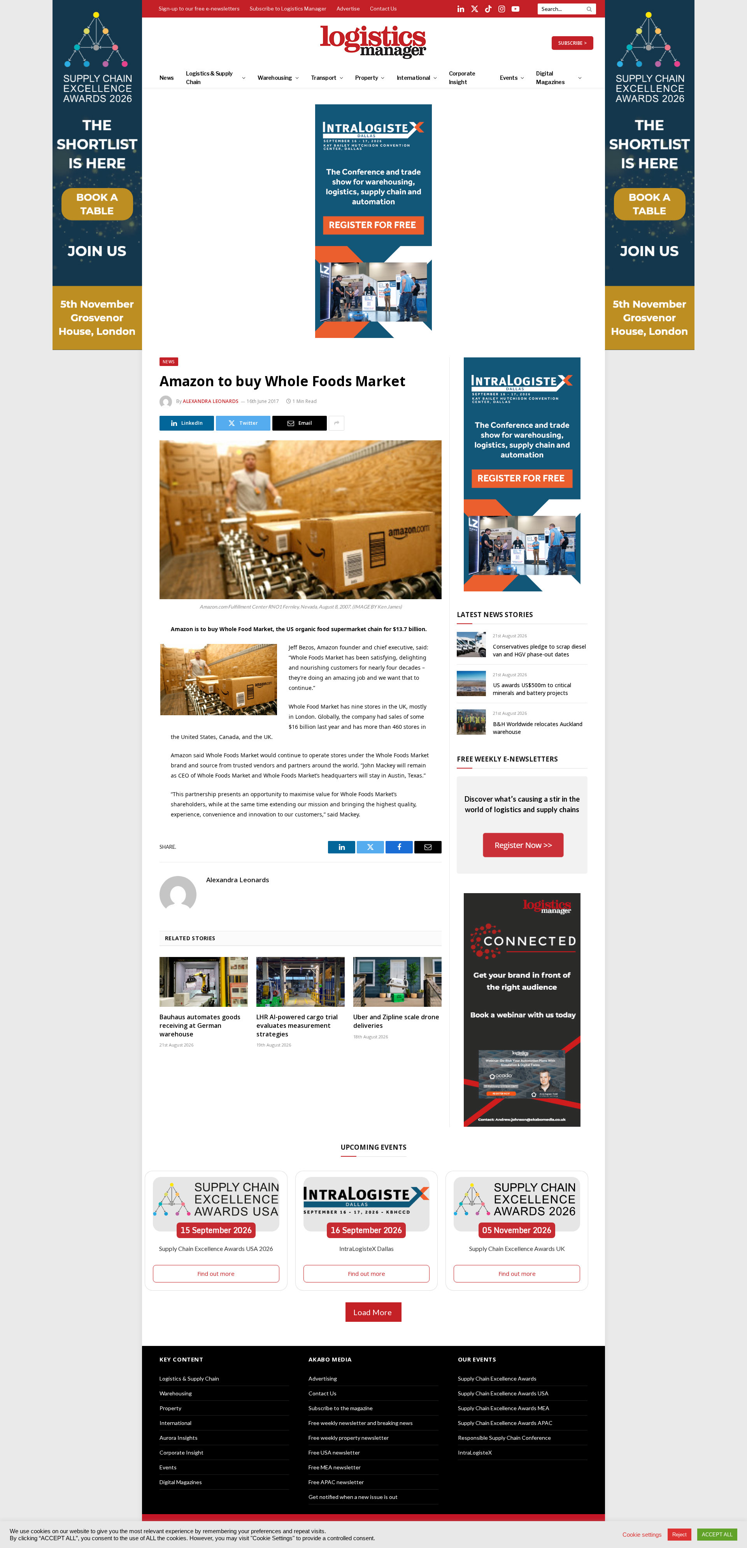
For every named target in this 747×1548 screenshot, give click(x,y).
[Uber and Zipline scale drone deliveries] (397, 982)
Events (508, 77)
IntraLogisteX (475, 1452)
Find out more (216, 1273)
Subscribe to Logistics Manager (288, 8)
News (167, 77)
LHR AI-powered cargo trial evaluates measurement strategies (297, 1025)
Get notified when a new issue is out (353, 1496)
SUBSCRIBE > (572, 43)
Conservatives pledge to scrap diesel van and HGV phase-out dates (539, 650)
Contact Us (383, 8)
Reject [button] (679, 1534)
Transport (324, 77)
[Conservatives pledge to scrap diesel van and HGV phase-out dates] (471, 644)
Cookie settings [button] (642, 1535)
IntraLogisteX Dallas (366, 1248)
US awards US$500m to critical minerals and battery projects (532, 689)
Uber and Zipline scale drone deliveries (396, 1021)
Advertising (323, 1378)
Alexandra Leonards (211, 401)
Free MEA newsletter (335, 1467)
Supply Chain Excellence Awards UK (517, 1248)
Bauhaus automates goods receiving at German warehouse (200, 1025)
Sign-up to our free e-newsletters (199, 8)
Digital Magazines (550, 77)
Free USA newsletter (334, 1452)
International (413, 77)
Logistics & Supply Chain (209, 77)
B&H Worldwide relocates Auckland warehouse (537, 727)
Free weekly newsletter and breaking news (361, 1423)
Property (366, 77)
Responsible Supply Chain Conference (504, 1437)
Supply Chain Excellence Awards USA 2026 (216, 1248)
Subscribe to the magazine (341, 1408)
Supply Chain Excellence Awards (497, 1378)
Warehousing (275, 77)
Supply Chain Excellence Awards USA (503, 1393)
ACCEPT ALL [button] (717, 1534)
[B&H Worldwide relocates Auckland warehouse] (471, 722)
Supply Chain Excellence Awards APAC (505, 1423)
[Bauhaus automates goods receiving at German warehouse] (204, 982)
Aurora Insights (179, 1437)
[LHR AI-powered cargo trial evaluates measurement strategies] (300, 982)
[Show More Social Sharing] (336, 423)
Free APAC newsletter (336, 1482)
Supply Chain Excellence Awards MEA (503, 1408)
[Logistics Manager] (373, 43)
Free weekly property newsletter (349, 1437)
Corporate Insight (462, 77)
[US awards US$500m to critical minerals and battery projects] (471, 683)
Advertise (348, 8)
